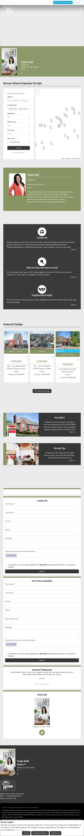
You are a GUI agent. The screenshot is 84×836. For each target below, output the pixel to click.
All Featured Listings (42, 391)
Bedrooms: (11, 113)
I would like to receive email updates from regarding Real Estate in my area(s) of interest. (41, 566)
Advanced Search (18, 152)
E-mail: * (8, 521)
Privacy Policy (20, 830)
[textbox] (18, 100)
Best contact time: (12, 619)
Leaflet (63, 158)
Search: (10, 97)
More (74, 249)
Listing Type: (12, 105)
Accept (26, 833)
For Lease (20, 93)
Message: (8, 538)
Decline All (55, 833)
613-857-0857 (33, 67)
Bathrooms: (11, 122)
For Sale (10, 93)
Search (18, 148)
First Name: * (10, 504)
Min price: (11, 130)
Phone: (7, 530)
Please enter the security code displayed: (20, 551)
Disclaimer (17, 807)
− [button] (38, 94)
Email (23, 69)
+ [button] (38, 91)
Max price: (11, 138)
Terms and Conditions (30, 807)
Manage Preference (40, 833)
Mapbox (69, 158)
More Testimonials (42, 684)
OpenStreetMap (76, 158)
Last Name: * (10, 512)
